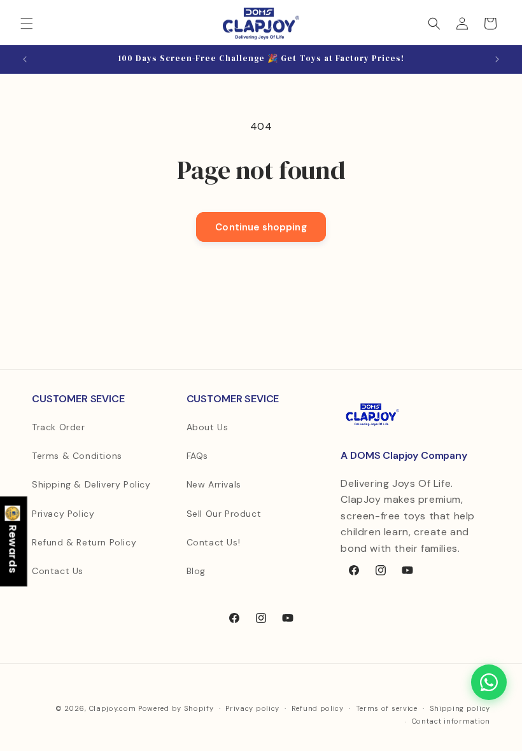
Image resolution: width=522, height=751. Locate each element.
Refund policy (318, 708)
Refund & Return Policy (84, 542)
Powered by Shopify (176, 708)
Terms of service (387, 708)
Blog (196, 571)
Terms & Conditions (77, 455)
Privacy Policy (63, 513)
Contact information (451, 721)
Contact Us (57, 571)
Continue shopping (261, 227)
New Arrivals (214, 484)
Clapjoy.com (112, 708)
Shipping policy (460, 708)
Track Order (58, 427)
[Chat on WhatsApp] (489, 682)
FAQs (197, 455)
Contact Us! (214, 542)
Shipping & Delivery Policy (91, 484)
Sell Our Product (224, 513)
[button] (27, 24)
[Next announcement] (497, 59)
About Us (208, 427)
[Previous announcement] (25, 59)
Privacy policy (252, 708)
